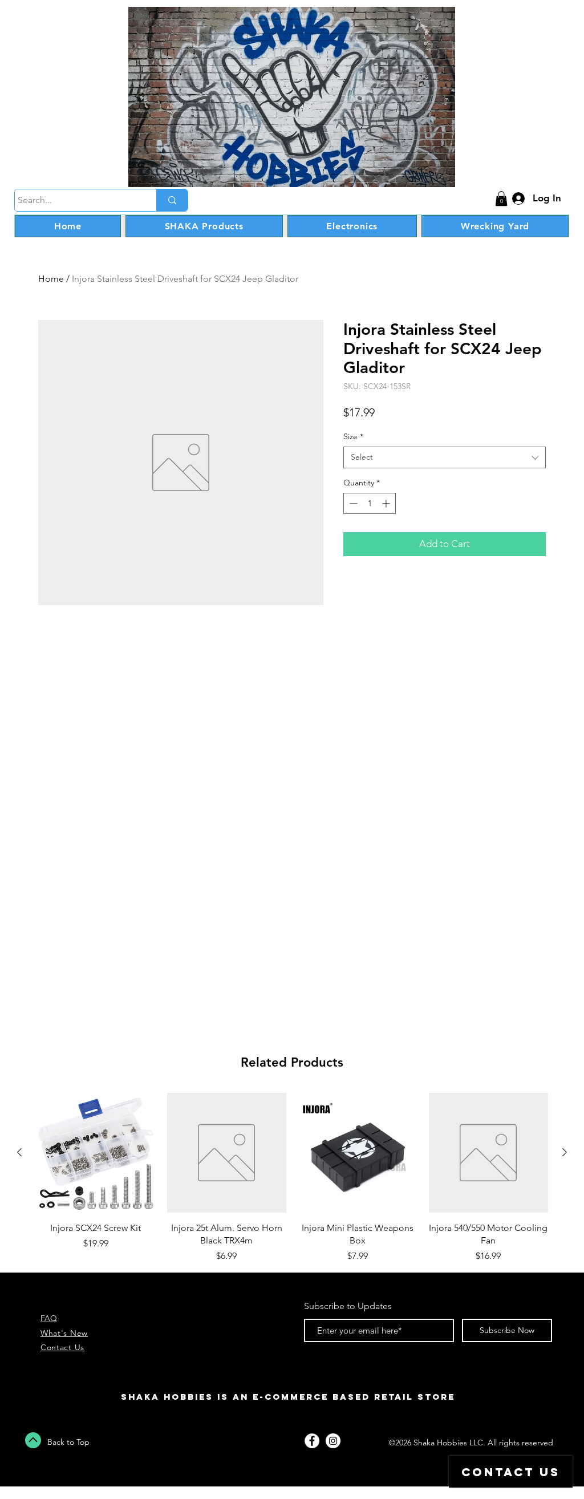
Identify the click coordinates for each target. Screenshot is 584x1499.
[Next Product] (564, 1152)
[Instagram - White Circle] (333, 1440)
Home (51, 278)
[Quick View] (96, 1153)
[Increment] (387, 503)
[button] (501, 198)
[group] (292, 1177)
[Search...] (172, 200)
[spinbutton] (369, 503)
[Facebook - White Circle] (312, 1440)
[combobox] (444, 457)
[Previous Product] (19, 1152)
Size (353, 436)
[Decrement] (352, 503)
